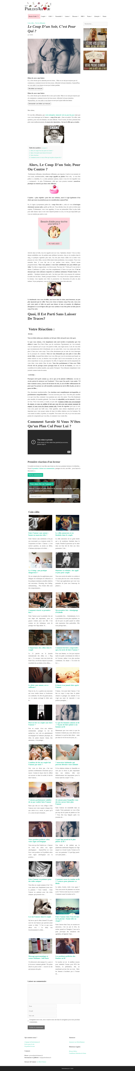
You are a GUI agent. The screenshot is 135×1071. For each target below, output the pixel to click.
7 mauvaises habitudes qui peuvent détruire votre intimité (66, 763)
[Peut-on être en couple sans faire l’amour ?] (40, 719)
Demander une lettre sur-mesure (39, 103)
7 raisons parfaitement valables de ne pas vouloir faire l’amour (39, 801)
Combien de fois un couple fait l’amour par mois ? (39, 763)
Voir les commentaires (35, 475)
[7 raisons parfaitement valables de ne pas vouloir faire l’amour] (40, 796)
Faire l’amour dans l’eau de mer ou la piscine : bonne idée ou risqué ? (67, 919)
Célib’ (50, 16)
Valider (75, 496)
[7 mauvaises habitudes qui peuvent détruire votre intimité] (67, 759)
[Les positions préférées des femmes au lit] (67, 952)
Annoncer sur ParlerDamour (77, 1042)
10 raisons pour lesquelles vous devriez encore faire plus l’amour (66, 802)
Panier (104, 16)
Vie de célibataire (40, 23)
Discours (74, 16)
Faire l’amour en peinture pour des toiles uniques (39, 880)
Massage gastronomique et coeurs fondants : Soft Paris (38, 957)
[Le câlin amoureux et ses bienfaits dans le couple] (67, 529)
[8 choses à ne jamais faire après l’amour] (67, 681)
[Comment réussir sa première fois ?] (40, 606)
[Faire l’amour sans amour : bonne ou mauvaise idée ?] (40, 529)
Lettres (67, 16)
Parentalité (58, 16)
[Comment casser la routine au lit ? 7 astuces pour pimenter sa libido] (67, 875)
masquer (44, 148)
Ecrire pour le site (29, 1044)
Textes (89, 16)
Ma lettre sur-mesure (35, 88)
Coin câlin (31, 23)
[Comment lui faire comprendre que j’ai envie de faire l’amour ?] (67, 644)
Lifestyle (96, 16)
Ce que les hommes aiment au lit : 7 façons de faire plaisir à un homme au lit (67, 725)
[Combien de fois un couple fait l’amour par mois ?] (40, 759)
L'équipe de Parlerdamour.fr (32, 1042)
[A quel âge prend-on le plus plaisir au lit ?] (67, 836)
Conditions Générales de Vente (77, 1053)
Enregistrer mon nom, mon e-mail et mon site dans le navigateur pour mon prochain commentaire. (54, 1021)
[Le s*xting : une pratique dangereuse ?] (40, 567)
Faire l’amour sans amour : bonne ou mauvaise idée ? (38, 534)
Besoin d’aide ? (33, 16)
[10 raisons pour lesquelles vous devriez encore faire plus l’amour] (67, 796)
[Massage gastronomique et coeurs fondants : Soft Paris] (40, 952)
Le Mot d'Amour (41, 1062)
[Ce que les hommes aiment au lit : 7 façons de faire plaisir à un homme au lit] (67, 719)
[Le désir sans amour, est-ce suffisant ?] (40, 681)
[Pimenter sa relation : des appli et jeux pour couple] (67, 567)
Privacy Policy (73, 1051)
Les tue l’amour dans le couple (39, 917)
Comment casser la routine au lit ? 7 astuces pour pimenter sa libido (67, 881)
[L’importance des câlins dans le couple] (40, 644)
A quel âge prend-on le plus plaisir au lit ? (65, 840)
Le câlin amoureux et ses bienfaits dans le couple (64, 534)
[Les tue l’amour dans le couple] (40, 913)
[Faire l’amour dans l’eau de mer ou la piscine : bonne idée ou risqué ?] (67, 913)
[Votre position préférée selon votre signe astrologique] (40, 836)
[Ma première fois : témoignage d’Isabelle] (67, 606)
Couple (43, 16)
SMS (82, 16)
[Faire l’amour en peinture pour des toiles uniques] (40, 875)
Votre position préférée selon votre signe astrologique (39, 840)
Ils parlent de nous (30, 1046)
